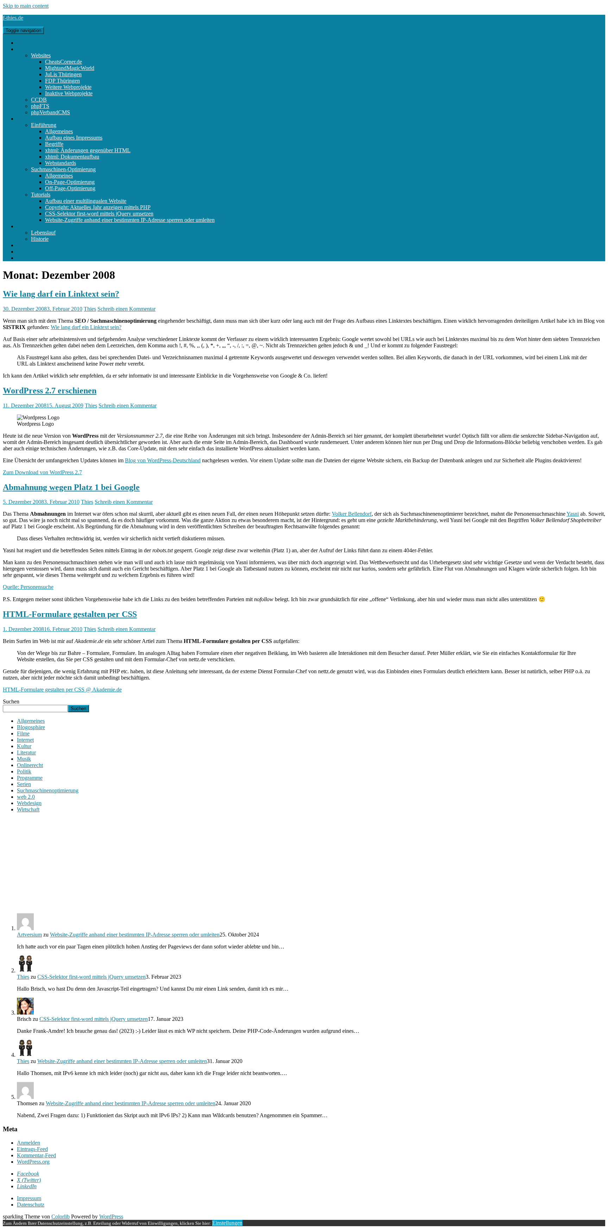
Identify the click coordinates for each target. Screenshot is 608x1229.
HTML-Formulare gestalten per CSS (70, 614)
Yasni (572, 514)
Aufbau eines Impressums (73, 138)
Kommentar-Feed (36, 1155)
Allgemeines (59, 131)
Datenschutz (30, 258)
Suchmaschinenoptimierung (47, 790)
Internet (25, 740)
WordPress (111, 1217)
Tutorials (40, 195)
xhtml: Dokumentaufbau (72, 157)
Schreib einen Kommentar (126, 309)
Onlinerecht (30, 765)
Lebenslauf (43, 233)
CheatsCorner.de (63, 62)
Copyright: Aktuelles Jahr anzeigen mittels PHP (98, 207)
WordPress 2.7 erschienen (49, 390)
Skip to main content (26, 6)
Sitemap (26, 245)
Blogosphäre (31, 727)
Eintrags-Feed (32, 1149)
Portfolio (26, 49)
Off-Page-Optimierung (70, 188)
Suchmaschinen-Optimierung (63, 169)
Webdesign (29, 119)
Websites (41, 55)
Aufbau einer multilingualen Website (85, 201)
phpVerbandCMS (50, 112)
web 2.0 (26, 797)
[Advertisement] (304, 862)
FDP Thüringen (62, 81)
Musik (24, 759)
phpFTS (40, 106)
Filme (23, 733)
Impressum (29, 252)
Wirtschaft (28, 809)
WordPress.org (33, 1162)
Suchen (11, 701)
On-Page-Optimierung (70, 182)
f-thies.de (13, 18)
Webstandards (60, 163)
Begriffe (54, 144)
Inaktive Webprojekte (69, 93)
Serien (24, 784)
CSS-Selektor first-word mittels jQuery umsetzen (99, 214)
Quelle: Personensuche (28, 587)
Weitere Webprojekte (68, 87)
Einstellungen (227, 1223)
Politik (24, 771)
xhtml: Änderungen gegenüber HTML (88, 150)
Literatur (26, 752)
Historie (40, 239)
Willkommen (31, 43)
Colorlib (60, 1217)
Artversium (29, 935)
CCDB (39, 100)
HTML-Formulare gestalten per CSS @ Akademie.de (62, 690)
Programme (30, 778)
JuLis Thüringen (63, 74)
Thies (90, 309)
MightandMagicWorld (69, 68)
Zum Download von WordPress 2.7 (42, 472)
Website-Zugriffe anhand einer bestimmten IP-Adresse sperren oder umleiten (130, 220)
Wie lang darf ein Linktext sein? (61, 293)
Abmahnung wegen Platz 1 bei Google (71, 487)
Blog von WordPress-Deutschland (163, 460)
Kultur (24, 746)
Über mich (28, 226)
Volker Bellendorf (352, 514)
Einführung (43, 125)
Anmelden (28, 1143)
